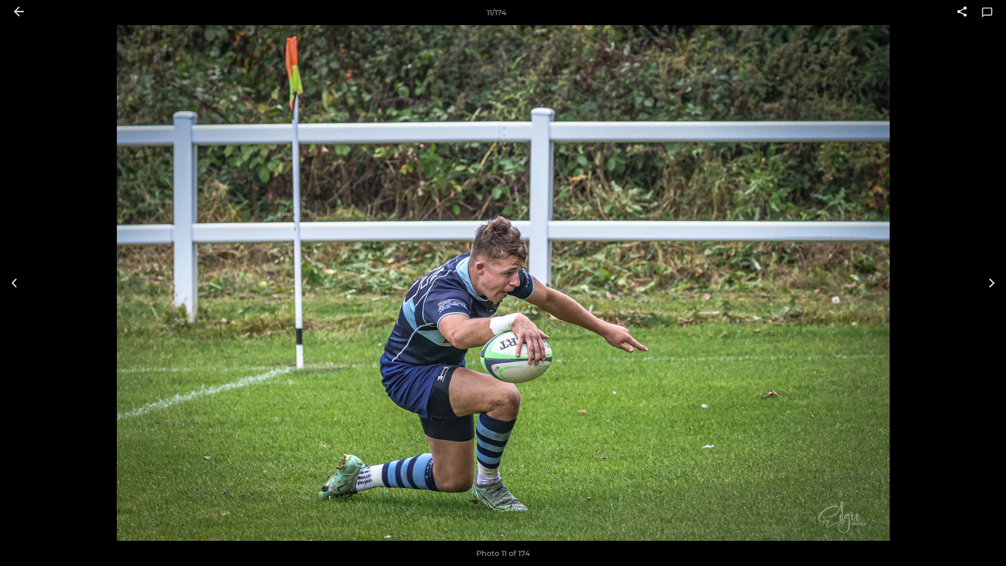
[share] (962, 12)
